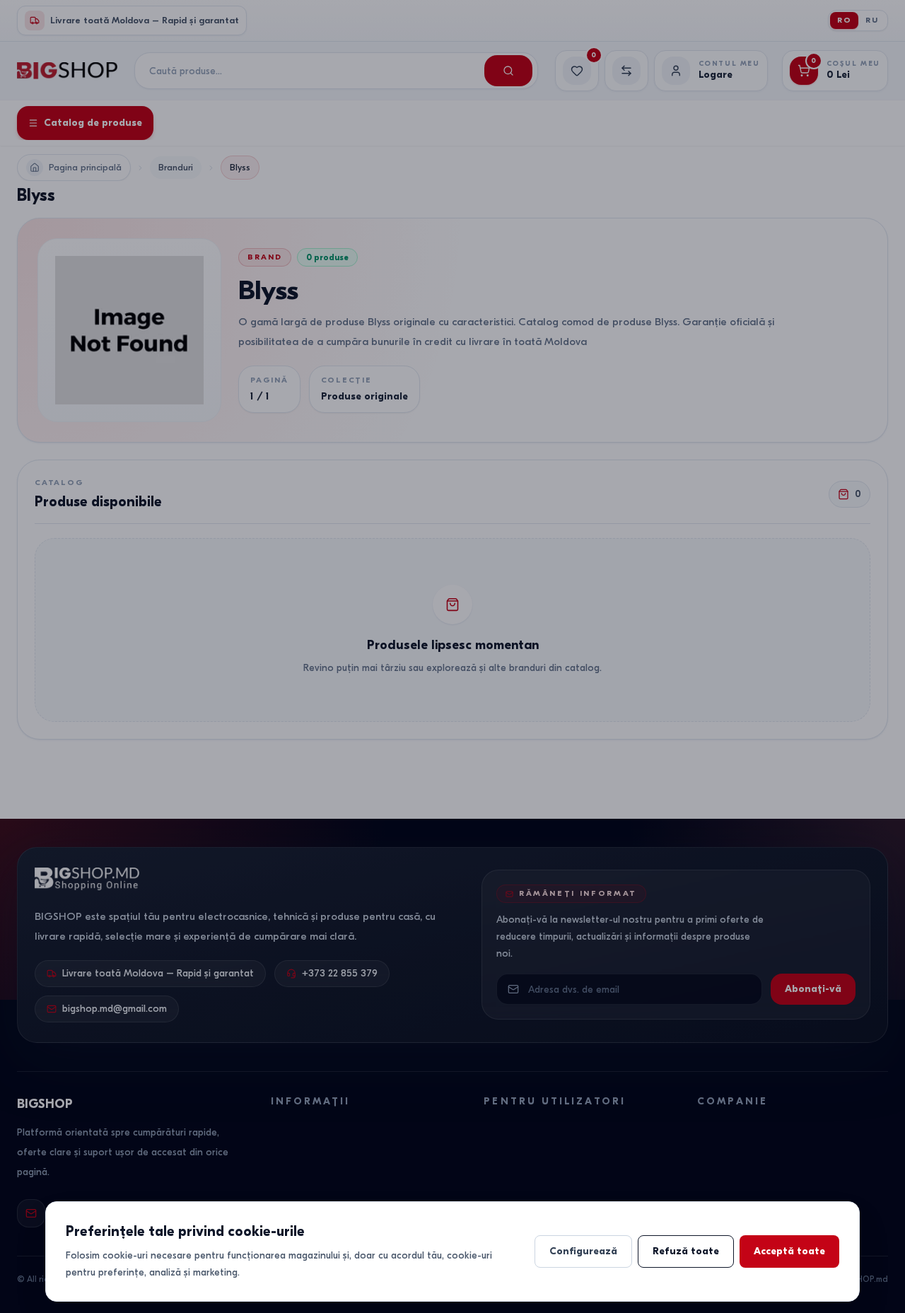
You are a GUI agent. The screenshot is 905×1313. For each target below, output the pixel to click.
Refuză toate (686, 1251)
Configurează (583, 1251)
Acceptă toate (789, 1251)
